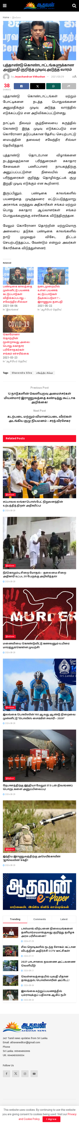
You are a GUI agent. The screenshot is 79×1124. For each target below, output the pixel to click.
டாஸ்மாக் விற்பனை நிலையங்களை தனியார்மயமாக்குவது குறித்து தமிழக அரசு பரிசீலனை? (47, 932)
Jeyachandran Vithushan (29, 76)
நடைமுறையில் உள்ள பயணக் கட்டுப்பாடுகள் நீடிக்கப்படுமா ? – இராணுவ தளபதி (50, 294)
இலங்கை (16, 17)
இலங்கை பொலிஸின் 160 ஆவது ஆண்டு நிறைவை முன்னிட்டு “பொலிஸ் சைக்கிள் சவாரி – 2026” (39, 716)
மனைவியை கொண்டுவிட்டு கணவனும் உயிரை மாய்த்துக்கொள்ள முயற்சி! (36, 646)
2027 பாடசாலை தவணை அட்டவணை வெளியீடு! (48, 964)
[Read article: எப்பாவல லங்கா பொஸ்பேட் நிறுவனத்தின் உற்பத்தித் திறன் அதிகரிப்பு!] (39, 472)
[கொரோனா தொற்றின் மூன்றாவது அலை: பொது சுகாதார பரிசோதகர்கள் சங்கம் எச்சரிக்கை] (18, 324)
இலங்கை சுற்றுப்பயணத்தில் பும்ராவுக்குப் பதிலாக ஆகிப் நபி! (43, 993)
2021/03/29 (57, 76)
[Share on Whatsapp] (53, 86)
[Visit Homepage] (39, 6)
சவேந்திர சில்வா (44, 373)
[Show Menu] (5, 6)
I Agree (51, 1119)
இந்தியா (10, 778)
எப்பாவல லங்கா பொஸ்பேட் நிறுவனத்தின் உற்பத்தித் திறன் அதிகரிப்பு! (33, 504)
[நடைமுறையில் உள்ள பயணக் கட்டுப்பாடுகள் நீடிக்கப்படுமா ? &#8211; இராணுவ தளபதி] (53, 276)
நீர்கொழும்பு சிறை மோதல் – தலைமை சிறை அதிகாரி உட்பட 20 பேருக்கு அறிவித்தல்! (34, 575)
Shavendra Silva (22, 373)
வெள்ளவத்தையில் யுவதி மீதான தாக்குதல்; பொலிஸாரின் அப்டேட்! (45, 979)
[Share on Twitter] (37, 86)
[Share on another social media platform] (69, 86)
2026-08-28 (10, 511)
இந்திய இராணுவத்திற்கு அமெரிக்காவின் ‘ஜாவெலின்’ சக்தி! (32, 858)
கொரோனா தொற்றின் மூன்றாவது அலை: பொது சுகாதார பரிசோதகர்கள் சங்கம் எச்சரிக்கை (16, 344)
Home (6, 17)
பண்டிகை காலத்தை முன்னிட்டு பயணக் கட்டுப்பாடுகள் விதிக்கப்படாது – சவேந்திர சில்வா (17, 294)
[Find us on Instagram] (25, 1073)
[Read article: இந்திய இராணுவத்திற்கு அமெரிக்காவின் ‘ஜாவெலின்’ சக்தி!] (39, 826)
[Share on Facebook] (21, 86)
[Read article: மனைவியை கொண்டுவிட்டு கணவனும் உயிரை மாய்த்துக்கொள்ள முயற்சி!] (39, 614)
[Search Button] (74, 6)
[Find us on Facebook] (6, 1073)
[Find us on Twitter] (15, 1073)
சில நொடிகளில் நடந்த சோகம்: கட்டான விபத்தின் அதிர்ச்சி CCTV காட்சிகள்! (48, 949)
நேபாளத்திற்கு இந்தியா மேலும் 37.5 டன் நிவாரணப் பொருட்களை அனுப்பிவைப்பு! (38, 787)
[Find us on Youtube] (34, 1073)
